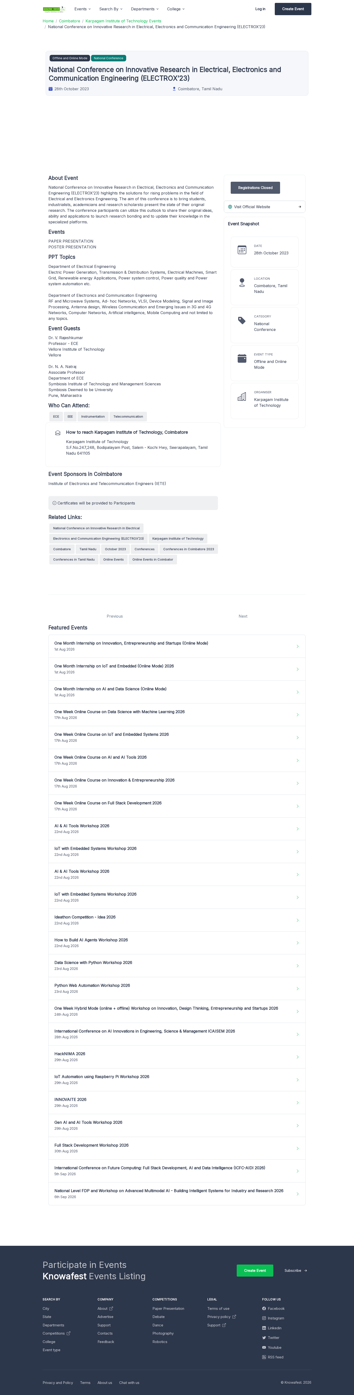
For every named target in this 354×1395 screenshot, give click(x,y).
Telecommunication (128, 416)
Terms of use (218, 1308)
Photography (163, 1333)
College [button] (174, 8)
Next (243, 616)
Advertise (105, 1316)
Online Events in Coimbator (152, 559)
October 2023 (115, 549)
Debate (158, 1316)
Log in (260, 8)
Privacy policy (219, 1316)
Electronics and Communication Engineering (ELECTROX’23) (98, 538)
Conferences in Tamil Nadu (74, 559)
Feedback (106, 1341)
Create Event (293, 8)
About (103, 1308)
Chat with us (129, 1382)
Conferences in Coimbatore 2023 (188, 549)
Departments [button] (143, 8)
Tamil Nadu (87, 549)
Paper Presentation (168, 1308)
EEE (70, 416)
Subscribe (293, 1270)
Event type (51, 1350)
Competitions (54, 1333)
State (47, 1316)
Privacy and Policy (58, 1382)
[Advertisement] (192, 141)
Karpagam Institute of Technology (177, 538)
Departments (53, 1325)
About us (105, 1382)
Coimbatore (62, 549)
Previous (115, 616)
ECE (56, 416)
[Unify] (54, 9)
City (46, 1308)
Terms (85, 1382)
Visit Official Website (251, 206)
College (49, 1341)
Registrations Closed (255, 187)
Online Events (113, 559)
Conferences (145, 549)
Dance (157, 1325)
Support (104, 1325)
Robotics (159, 1341)
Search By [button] (108, 8)
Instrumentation (93, 416)
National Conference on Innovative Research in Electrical (96, 528)
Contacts (105, 1333)
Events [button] (80, 8)
